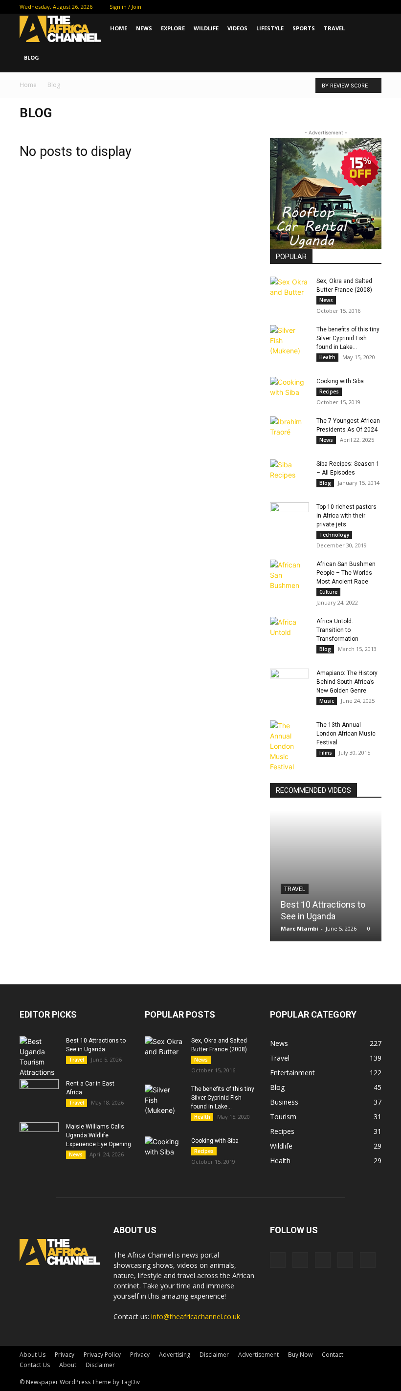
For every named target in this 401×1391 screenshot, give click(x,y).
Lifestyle (270, 28)
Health (327, 357)
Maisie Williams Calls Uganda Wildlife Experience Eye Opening (98, 1135)
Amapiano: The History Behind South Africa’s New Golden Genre (347, 682)
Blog (31, 57)
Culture (328, 591)
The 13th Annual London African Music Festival (346, 733)
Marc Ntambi (299, 928)
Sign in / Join (125, 6)
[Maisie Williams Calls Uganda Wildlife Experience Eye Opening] (39, 1136)
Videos (237, 28)
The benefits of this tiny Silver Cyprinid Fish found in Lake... (347, 338)
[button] (369, 28)
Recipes (329, 391)
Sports (303, 28)
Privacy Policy (102, 1354)
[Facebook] (309, 7)
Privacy (64, 1354)
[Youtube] (374, 7)
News (144, 28)
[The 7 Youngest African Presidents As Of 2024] (289, 430)
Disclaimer (214, 1354)
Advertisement (258, 1354)
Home (118, 28)
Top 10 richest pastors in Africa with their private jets (346, 515)
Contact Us (35, 1365)
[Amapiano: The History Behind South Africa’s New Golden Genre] (289, 682)
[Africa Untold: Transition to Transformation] (289, 630)
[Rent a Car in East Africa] (39, 1093)
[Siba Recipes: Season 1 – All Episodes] (289, 473)
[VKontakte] (358, 7)
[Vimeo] (341, 7)
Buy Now (300, 1354)
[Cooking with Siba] (289, 390)
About (67, 1365)
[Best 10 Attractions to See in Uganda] (325, 875)
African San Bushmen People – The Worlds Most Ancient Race (346, 573)
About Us (32, 1354)
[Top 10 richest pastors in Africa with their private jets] (289, 516)
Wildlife (206, 28)
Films (325, 752)
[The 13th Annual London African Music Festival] (289, 746)
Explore (173, 28)
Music (326, 700)
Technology (334, 534)
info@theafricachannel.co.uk (195, 1316)
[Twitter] (325, 7)
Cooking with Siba (340, 381)
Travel (334, 28)
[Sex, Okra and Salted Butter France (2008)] (289, 290)
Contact (332, 1354)
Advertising (174, 1354)
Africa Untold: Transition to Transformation (337, 630)
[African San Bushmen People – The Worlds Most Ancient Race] (289, 575)
